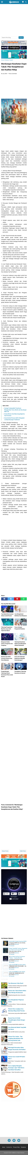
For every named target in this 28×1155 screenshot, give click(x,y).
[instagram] (9, 1140)
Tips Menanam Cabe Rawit (15, 983)
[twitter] (11, 598)
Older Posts (23, 851)
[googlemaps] (14, 1140)
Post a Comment (13, 73)
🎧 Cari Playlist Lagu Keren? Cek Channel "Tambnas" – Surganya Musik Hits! (17, 957)
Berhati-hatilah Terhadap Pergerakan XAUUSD (17, 941)
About (3, 1147)
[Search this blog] (26, 2)
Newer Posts (5, 851)
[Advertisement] (14, 20)
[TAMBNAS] (14, 2)
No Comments (11, 945)
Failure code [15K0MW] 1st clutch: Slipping (17, 971)
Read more (17, 944)
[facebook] (4, 598)
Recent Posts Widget (4, 979)
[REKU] (14, 58)
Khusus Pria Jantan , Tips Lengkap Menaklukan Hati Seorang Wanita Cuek (15, 1038)
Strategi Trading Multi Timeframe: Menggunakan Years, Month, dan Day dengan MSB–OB (15, 410)
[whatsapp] (23, 598)
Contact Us (9, 1147)
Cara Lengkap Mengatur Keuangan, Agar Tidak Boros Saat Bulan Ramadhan (16, 1067)
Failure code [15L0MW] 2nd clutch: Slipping (17, 964)
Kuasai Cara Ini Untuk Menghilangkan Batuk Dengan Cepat (16, 1020)
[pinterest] (17, 598)
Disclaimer (23, 1147)
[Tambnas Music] (14, 49)
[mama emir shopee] (14, 857)
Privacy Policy (16, 1147)
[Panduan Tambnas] (14, 45)
